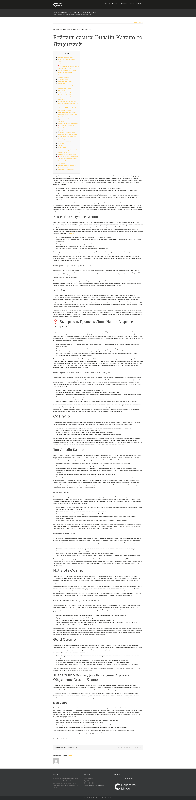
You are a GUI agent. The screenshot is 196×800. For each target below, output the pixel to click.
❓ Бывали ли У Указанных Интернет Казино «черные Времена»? (66, 128)
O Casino (60, 117)
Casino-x (60, 75)
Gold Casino (61, 90)
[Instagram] (132, 778)
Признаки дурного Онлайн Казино (67, 123)
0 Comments (80, 739)
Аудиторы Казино (63, 79)
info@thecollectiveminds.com (96, 785)
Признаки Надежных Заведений (67, 154)
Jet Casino (61, 64)
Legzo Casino (61, 99)
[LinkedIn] (125, 778)
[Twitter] (129, 778)
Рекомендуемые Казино (65, 81)
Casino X (60, 145)
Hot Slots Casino (62, 83)
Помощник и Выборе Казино (66, 169)
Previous (134, 22)
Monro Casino (62, 147)
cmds (56, 739)
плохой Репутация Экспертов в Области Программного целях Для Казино (68, 103)
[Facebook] (127, 778)
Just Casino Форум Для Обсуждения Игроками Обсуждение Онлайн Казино (66, 95)
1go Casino (61, 143)
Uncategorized (72, 739)
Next (140, 22)
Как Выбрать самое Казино (65, 57)
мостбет (72, 233)
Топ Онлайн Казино (63, 77)
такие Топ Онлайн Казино (65, 141)
